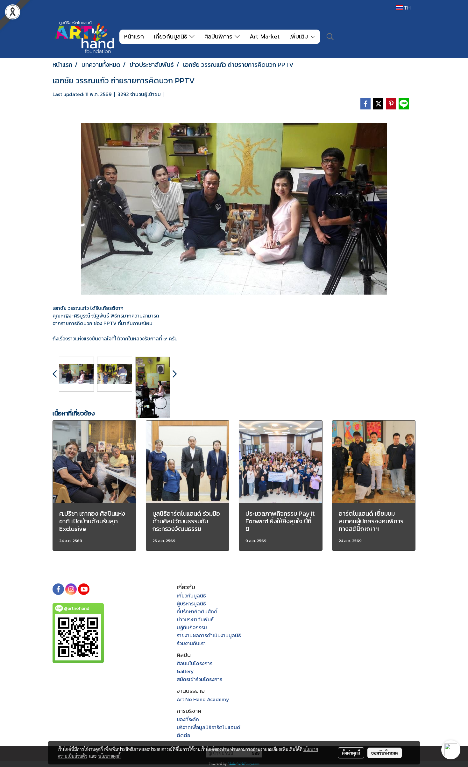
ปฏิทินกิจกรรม (192, 627)
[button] (330, 37)
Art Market (265, 36)
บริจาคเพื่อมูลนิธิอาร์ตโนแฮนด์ (208, 727)
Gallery (185, 671)
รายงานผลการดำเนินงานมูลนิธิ (209, 635)
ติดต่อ (183, 735)
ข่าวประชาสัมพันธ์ (195, 619)
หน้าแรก (134, 36)
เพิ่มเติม (299, 36)
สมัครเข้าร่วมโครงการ (199, 679)
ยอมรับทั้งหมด (384, 753)
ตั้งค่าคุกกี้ (351, 753)
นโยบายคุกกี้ (109, 756)
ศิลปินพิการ (219, 36)
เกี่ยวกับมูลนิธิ (171, 36)
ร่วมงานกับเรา (191, 643)
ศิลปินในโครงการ (194, 663)
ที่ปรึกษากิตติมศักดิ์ (197, 611)
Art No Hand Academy (203, 699)
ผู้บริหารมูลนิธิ (191, 603)
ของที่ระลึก (188, 719)
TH (407, 7)
